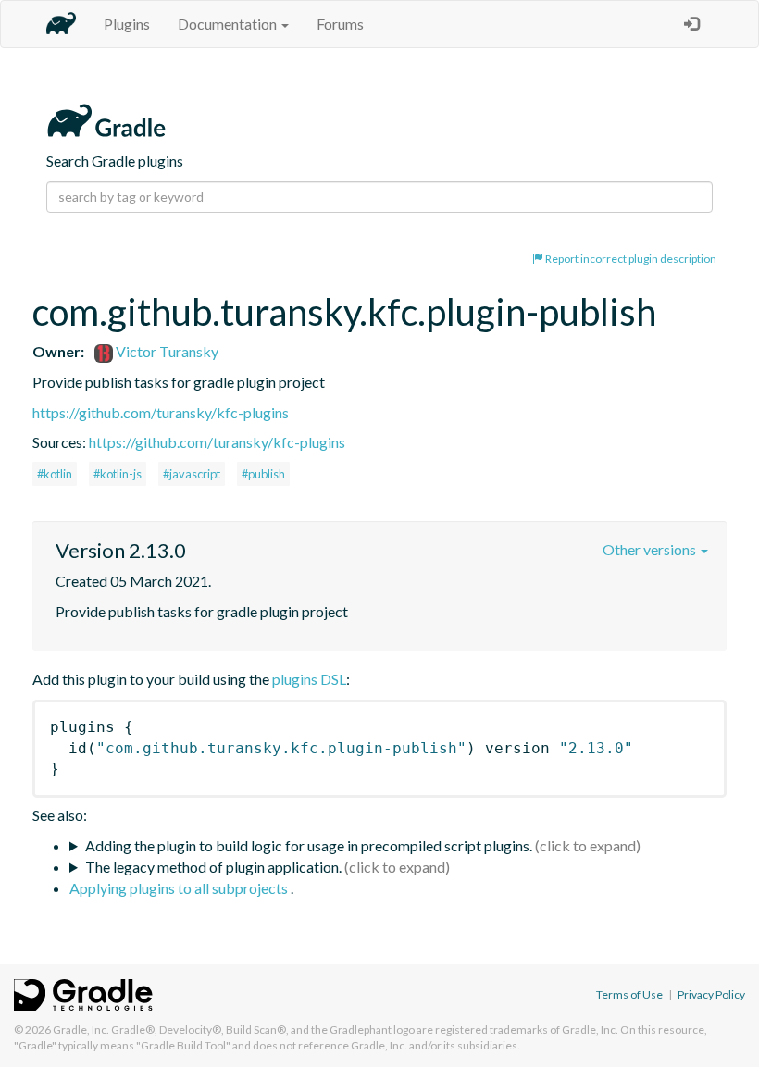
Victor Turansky (165, 351)
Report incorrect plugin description (629, 259)
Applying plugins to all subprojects (180, 888)
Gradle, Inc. (81, 1029)
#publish (263, 473)
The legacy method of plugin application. (213, 866)
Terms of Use (629, 994)
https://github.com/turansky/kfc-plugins (160, 412)
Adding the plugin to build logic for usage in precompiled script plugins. (308, 845)
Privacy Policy (711, 994)
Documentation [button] (229, 23)
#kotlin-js (117, 473)
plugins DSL (309, 679)
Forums (340, 23)
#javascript (191, 473)
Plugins (127, 23)
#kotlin (54, 473)
